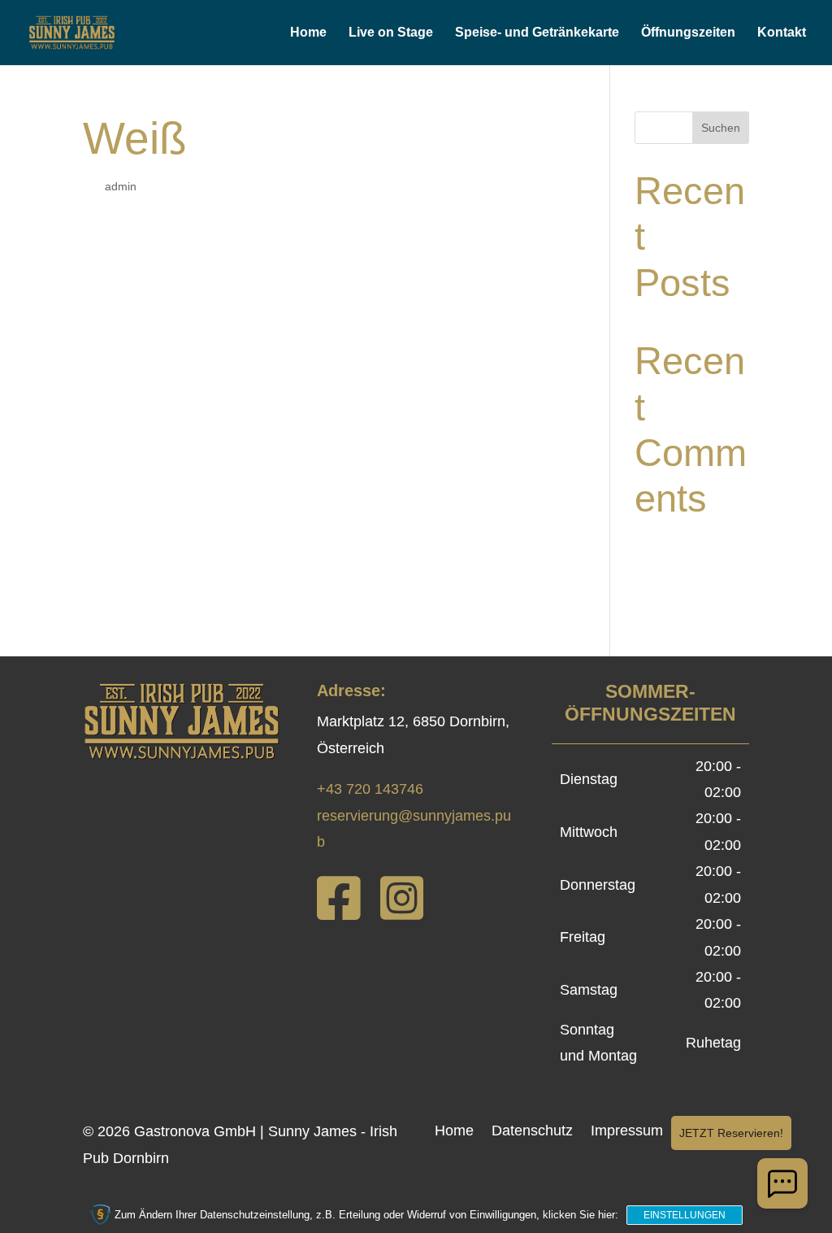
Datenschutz (532, 1132)
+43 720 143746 (370, 789)
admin (120, 186)
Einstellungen (685, 1215)
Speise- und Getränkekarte (537, 33)
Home (308, 33)
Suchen (720, 127)
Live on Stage (391, 33)
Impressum (627, 1132)
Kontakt (781, 33)
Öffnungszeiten (688, 33)
